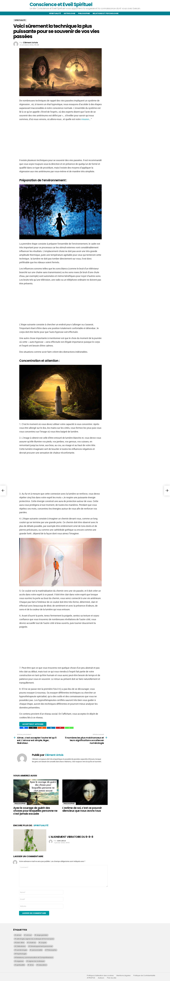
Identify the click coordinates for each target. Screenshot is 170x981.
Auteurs (101, 978)
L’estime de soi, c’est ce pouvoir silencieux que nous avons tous (82, 809)
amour (29, 935)
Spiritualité (55, 13)
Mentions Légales (123, 976)
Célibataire (20, 946)
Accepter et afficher (32, 724)
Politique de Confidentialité (144, 976)
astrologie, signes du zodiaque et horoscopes (35, 939)
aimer (18, 935)
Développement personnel (41, 946)
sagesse (19, 961)
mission (85, 119)
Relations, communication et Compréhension (34, 957)
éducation (42, 965)
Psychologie (21, 954)
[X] (33, 728)
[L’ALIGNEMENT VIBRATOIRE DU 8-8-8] (29, 840)
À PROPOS (91, 978)
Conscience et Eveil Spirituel (61, 4)
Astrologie (69, 13)
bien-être (20, 942)
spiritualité (20, 965)
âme (31, 965)
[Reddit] (42, 728)
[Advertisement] (60, 141)
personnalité (37, 950)
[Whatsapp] (69, 728)
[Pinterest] (60, 728)
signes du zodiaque (36, 961)
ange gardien (42, 935)
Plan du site (111, 978)
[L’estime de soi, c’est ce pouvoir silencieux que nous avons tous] (85, 792)
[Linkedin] (51, 728)
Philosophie (84, 13)
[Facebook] (24, 728)
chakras (32, 942)
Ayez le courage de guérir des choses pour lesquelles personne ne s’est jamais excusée (35, 810)
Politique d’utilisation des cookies (100, 976)
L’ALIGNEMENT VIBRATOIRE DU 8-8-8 (71, 837)
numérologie (21, 950)
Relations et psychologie (105, 13)
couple (43, 942)
